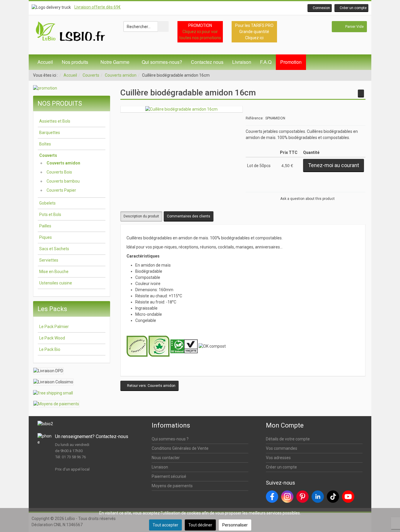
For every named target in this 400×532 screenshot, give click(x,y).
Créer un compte (281, 467)
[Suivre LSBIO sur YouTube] (348, 496)
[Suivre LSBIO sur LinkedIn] (318, 496)
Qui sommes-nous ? (170, 439)
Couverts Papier (61, 190)
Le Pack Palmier (54, 326)
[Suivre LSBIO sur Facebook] (272, 496)
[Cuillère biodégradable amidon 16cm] (181, 109)
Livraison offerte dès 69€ (97, 7)
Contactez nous (207, 62)
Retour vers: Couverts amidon (150, 386)
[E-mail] (359, 187)
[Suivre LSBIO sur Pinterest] (302, 496)
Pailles (45, 226)
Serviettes (48, 260)
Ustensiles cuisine (55, 283)
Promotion (291, 62)
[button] (319, 8)
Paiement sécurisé (169, 476)
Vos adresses (278, 457)
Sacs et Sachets (54, 248)
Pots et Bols (50, 214)
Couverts (91, 75)
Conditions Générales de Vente (180, 448)
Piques (45, 237)
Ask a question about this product (307, 199)
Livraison (241, 62)
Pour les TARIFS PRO (254, 25)
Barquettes (49, 132)
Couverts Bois (59, 172)
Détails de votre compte (288, 439)
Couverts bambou (63, 181)
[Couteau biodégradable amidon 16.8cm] (361, 93)
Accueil (45, 62)
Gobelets (47, 203)
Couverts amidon (120, 75)
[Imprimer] (351, 187)
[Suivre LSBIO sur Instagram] (287, 496)
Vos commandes (281, 448)
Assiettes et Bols (54, 121)
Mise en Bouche (54, 271)
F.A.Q (265, 62)
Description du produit (141, 216)
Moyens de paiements (172, 485)
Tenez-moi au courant (333, 165)
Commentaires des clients (188, 216)
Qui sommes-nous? (162, 62)
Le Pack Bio (49, 349)
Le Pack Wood (52, 338)
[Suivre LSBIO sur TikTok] (333, 496)
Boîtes (45, 144)
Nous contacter (166, 457)
